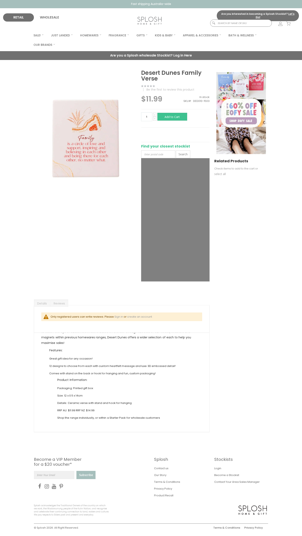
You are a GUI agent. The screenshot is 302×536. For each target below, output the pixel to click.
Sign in (118, 317)
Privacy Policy (163, 489)
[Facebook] (38, 486)
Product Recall (163, 495)
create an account (139, 317)
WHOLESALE (49, 17)
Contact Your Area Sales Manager (237, 482)
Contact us (161, 468)
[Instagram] (46, 486)
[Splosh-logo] (149, 20)
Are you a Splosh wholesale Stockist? (151, 55)
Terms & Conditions (167, 482)
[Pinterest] (60, 486)
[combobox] (241, 23)
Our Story (160, 475)
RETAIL (18, 17)
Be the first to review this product (170, 89)
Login (217, 468)
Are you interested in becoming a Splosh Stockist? (257, 15)
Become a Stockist (226, 475)
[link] (278, 24)
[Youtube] (53, 486)
